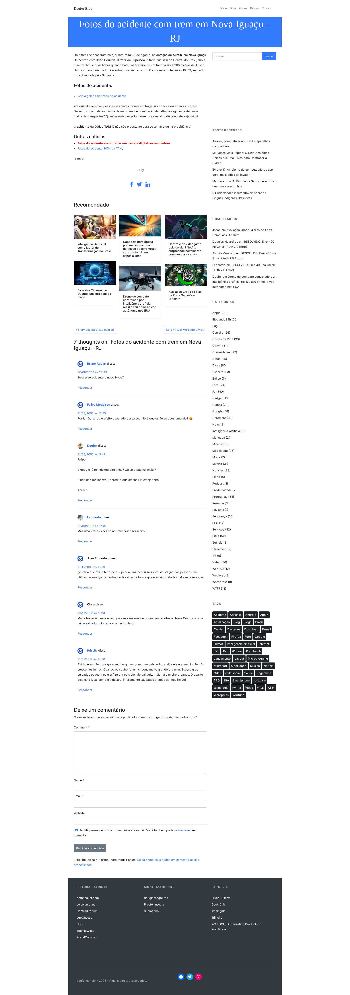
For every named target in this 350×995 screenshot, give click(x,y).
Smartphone (241, 680)
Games (217, 405)
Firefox (236, 636)
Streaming (219, 549)
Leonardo (94, 517)
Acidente (220, 615)
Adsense (236, 615)
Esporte (217, 372)
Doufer (92, 446)
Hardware (219, 418)
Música (217, 464)
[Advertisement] (244, 95)
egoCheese (84, 917)
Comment (82, 727)
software (259, 680)
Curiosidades (221, 352)
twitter (236, 687)
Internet (264, 644)
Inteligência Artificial (226, 431)
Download (251, 629)
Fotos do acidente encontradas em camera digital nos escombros (124, 143)
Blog (237, 622)
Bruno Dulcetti (221, 898)
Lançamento (222, 658)
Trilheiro (217, 917)
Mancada (218, 437)
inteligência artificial (241, 644)
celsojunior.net (86, 904)
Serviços (218, 529)
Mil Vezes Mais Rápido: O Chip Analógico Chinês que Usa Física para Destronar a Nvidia (240, 158)
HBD (80, 924)
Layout (239, 658)
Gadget (217, 398)
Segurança (219, 516)
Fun (214, 391)
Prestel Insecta (154, 904)
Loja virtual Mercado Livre (184, 329)
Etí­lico (216, 378)
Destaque (233, 629)
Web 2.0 (218, 569)
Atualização (222, 622)
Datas (216, 359)
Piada (216, 477)
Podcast (218, 483)
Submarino (151, 911)
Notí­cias (218, 470)
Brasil (259, 622)
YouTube (238, 695)
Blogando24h (221, 319)
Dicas (216, 365)
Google (217, 411)
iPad (225, 651)
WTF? (216, 588)
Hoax (216, 424)
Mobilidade (220, 450)
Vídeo (216, 562)
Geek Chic (218, 904)
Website (79, 813)
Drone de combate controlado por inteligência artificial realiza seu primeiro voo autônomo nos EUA (243, 282)
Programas (219, 496)
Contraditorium (87, 911)
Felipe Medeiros (98, 405)
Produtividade (222, 490)
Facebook (221, 636)
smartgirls (218, 911)
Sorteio (217, 542)
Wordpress (219, 582)
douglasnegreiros (156, 898)
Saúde (248, 673)
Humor (218, 644)
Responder (84, 387)
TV (214, 555)
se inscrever (182, 830)
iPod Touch (253, 651)
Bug (215, 326)
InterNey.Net (85, 930)
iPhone (237, 651)
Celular (218, 629)
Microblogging (258, 658)
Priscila (92, 650)
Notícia (268, 666)
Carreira (217, 332)
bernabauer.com (88, 898)
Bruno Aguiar (96, 364)
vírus (260, 687)
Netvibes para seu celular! (95, 329)
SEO (215, 523)
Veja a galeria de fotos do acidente (101, 96)
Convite (217, 345)
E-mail (266, 629)
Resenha (218, 503)
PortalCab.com (87, 937)
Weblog (217, 575)
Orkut (217, 673)
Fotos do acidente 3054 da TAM (99, 148)
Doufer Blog (83, 8)
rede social (232, 673)
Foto (215, 385)
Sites (215, 536)
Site (226, 680)
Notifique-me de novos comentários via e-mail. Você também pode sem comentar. (135, 832)
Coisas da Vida (222, 339)
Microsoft (219, 444)
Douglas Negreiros (225, 241)
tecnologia (221, 687)
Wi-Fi (271, 687)
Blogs (247, 622)
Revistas (218, 510)
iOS (216, 651)
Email (79, 796)
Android (250, 615)
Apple (216, 313)
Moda (216, 457)
